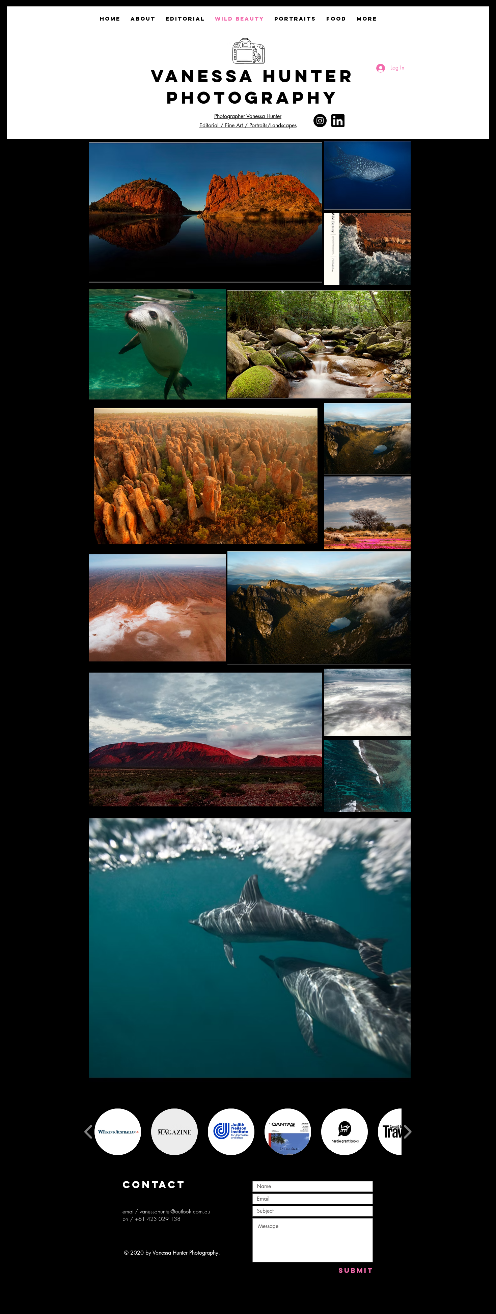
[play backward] (88, 1132)
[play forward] (407, 1132)
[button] (117, 1131)
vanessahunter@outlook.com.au (176, 1211)
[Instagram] (320, 120)
